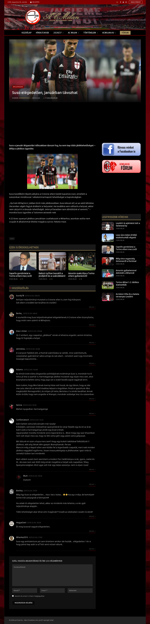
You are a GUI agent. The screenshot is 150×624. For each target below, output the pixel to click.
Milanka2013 (22, 537)
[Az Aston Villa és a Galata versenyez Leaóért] (108, 297)
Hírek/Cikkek (42, 33)
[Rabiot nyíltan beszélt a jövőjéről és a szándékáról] (52, 261)
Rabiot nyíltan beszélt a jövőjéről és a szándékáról (52, 274)
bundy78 (20, 296)
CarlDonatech (22, 420)
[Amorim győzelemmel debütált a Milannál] (108, 273)
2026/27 (57, 33)
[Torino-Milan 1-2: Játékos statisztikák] (108, 285)
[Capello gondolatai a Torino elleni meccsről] (22, 261)
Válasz (92, 307)
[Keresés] (117, 2)
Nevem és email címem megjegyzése (29, 596)
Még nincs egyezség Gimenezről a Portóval (126, 260)
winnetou (20, 349)
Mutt (25, 476)
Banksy (19, 491)
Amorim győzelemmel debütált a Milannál (126, 271)
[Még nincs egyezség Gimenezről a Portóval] (108, 261)
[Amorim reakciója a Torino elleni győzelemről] (82, 261)
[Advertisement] (52, 125)
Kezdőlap (26, 33)
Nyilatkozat (18, 87)
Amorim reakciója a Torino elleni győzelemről (81, 274)
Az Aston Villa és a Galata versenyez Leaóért (127, 295)
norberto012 (24, 98)
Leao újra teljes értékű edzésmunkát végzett (126, 236)
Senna (19, 405)
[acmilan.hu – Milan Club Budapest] (51, 17)
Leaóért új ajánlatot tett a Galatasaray (128, 224)
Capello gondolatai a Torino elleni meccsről (20, 274)
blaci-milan (21, 331)
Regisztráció (136, 2)
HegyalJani (21, 522)
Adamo (19, 370)
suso (12, 239)
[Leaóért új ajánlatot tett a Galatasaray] (108, 226)
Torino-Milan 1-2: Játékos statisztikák (127, 283)
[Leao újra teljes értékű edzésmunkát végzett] (108, 238)
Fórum (125, 33)
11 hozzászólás (51, 98)
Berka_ (19, 313)
